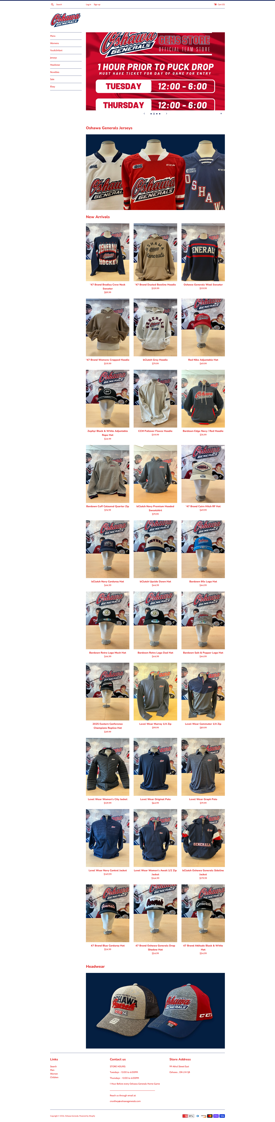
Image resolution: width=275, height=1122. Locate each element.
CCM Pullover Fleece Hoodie (155, 431)
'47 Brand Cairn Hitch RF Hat (203, 506)
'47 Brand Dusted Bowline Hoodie (155, 284)
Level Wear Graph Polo (203, 799)
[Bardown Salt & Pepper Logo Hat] (203, 620)
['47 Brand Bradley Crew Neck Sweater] (107, 252)
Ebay (52, 86)
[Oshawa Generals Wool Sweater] (203, 252)
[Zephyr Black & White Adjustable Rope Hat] (107, 399)
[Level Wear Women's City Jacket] (107, 767)
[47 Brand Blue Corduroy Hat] (107, 913)
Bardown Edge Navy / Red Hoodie (203, 431)
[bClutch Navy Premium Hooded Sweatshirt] (155, 474)
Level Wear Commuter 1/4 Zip (203, 724)
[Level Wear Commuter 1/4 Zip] (203, 691)
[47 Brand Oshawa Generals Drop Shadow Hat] (155, 913)
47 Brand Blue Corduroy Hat (108, 945)
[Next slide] (166, 113)
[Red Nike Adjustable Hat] (203, 327)
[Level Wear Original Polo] (155, 767)
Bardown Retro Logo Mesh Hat (107, 652)
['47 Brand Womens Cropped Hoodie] (107, 327)
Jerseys (53, 57)
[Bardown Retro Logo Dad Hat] (155, 620)
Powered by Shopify (87, 1116)
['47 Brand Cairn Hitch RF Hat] (203, 474)
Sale (52, 79)
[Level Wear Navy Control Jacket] (107, 838)
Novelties (54, 72)
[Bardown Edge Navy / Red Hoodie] (203, 399)
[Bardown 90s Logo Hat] (203, 549)
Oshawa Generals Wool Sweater (203, 284)
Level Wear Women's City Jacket (107, 799)
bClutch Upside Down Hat (155, 581)
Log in (88, 4)
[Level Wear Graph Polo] (203, 767)
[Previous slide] (144, 113)
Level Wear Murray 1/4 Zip (155, 724)
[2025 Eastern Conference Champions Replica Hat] (107, 691)
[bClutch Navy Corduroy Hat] (107, 549)
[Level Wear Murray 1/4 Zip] (155, 691)
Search (53, 1066)
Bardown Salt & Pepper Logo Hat (203, 652)
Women (54, 1073)
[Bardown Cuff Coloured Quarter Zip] (107, 474)
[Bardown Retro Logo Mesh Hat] (107, 620)
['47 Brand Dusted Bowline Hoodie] (155, 252)
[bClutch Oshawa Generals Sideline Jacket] (203, 838)
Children (54, 1077)
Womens (54, 43)
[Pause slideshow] (221, 113)
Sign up (97, 4)
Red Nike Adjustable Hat (203, 360)
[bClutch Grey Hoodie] (155, 327)
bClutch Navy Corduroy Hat (107, 581)
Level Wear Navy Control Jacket (108, 870)
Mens (52, 36)
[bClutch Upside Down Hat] (155, 549)
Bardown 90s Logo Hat (203, 581)
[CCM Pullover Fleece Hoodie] (155, 399)
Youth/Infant (56, 50)
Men (52, 1070)
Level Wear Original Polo (155, 799)
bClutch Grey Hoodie (155, 360)
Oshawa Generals (71, 1116)
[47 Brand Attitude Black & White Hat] (203, 913)
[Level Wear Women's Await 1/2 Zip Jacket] (155, 838)
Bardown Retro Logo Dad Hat (155, 652)
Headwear (55, 64)
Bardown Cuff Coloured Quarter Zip (107, 506)
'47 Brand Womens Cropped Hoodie (107, 360)
